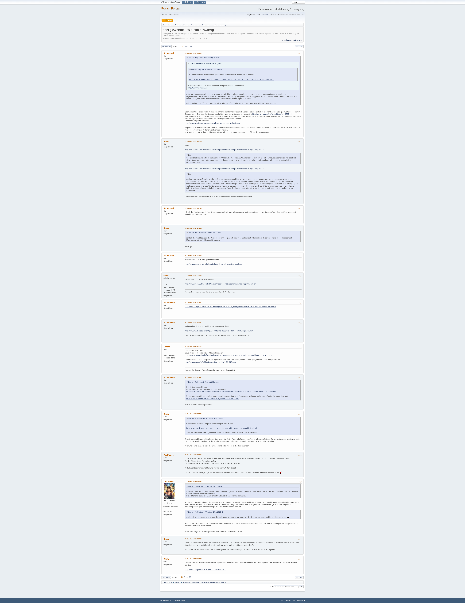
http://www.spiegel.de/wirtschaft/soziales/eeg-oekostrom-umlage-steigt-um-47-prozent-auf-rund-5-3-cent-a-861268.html (230, 306)
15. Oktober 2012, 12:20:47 (193, 302)
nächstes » (297, 40)
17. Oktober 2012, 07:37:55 (193, 539)
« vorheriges (287, 40)
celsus (166, 275)
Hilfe (281, 600)
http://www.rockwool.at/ (197, 88)
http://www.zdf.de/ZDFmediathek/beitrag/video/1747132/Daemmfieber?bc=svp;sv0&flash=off (220, 284)
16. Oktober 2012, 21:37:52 (193, 414)
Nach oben (166, 577)
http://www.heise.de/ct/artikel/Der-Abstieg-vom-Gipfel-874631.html (210, 362)
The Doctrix (168, 481)
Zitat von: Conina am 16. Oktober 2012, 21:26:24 (204, 382)
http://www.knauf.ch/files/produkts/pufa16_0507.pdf (272, 114)
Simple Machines (180, 600)
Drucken (299, 46)
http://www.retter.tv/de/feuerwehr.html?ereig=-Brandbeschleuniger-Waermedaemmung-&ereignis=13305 (225, 150)
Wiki (257, 15)
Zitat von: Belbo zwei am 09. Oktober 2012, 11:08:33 (207, 64)
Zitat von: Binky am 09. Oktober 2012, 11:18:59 (203, 58)
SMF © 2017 (170, 600)
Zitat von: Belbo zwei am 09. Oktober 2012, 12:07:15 (205, 233)
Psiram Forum (170, 8)
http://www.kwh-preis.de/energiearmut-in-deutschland (205, 569)
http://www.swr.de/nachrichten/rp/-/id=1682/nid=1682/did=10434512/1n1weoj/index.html (219, 331)
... (189, 46)
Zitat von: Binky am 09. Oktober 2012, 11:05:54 (206, 70)
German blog (264, 15)
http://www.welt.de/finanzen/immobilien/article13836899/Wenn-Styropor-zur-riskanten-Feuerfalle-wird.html (231, 79)
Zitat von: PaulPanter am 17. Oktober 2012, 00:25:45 (205, 486)
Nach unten (166, 46)
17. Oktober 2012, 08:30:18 (193, 559)
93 (191, 46)
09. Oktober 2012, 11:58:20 (193, 53)
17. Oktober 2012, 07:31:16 (193, 481)
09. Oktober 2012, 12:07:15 (193, 208)
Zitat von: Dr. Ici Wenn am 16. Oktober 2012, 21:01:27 (205, 419)
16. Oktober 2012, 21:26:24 (193, 347)
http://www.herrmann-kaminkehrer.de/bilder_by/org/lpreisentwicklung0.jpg (213, 264)
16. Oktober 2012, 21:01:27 (193, 322)
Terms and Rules (290, 600)
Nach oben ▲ (301, 600)
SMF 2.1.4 (163, 600)
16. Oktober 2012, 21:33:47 (193, 377)
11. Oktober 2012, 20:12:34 (193, 275)
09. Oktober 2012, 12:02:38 (193, 141)
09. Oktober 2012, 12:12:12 (193, 228)
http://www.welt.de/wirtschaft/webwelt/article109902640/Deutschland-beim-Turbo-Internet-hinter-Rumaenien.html (228, 355)
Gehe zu (270, 587)
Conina (166, 346)
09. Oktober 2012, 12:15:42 (193, 255)
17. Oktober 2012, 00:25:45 (193, 455)
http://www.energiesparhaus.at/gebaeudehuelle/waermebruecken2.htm (212, 123)
